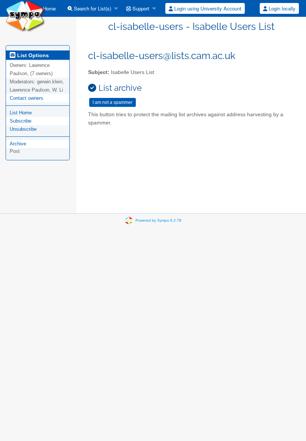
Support (140, 8)
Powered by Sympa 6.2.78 (158, 220)
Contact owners (26, 98)
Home (48, 8)
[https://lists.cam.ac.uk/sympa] (26, 15)
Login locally (281, 8)
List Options (32, 55)
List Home (21, 112)
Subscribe (20, 121)
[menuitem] (46, 8)
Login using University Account (207, 8)
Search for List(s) (91, 8)
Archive (18, 144)
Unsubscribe (23, 129)
